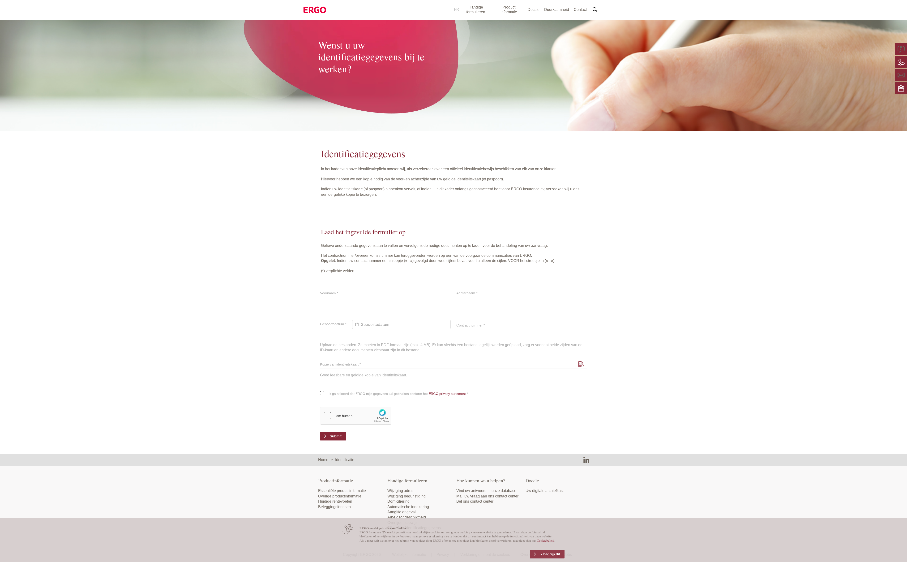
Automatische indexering (408, 507)
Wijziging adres (400, 491)
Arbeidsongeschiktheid (406, 517)
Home (323, 460)
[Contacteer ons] (901, 62)
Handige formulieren (475, 9)
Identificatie (344, 460)
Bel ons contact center (474, 501)
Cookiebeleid (545, 540)
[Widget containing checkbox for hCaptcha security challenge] (355, 416)
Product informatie (509, 9)
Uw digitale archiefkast (545, 491)
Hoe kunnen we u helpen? (480, 480)
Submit (336, 436)
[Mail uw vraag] (901, 75)
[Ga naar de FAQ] (901, 49)
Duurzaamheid (556, 10)
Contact (580, 10)
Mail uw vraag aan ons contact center (487, 496)
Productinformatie (335, 480)
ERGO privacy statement (447, 394)
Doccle (533, 10)
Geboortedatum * (333, 324)
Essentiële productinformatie (342, 491)
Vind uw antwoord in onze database (486, 491)
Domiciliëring (398, 501)
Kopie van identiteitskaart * (340, 364)
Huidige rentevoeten (335, 501)
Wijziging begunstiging (406, 496)
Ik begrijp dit (549, 554)
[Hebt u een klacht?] (901, 88)
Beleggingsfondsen (334, 507)
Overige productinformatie (339, 496)
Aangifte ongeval (401, 512)
